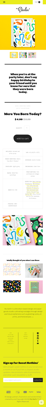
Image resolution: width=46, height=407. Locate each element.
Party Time (30, 192)
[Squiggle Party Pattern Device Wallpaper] (12, 269)
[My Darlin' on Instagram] (38, 338)
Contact (25, 334)
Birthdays (36, 184)
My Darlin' (33, 399)
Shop (11, 332)
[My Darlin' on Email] (38, 343)
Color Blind (25, 108)
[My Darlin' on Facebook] (38, 333)
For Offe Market (32, 186)
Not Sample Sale (32, 190)
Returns (25, 338)
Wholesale (26, 336)
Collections (10, 334)
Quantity (19, 128)
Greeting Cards (25, 106)
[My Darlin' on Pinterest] (38, 336)
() (38, 2)
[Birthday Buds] (34, 287)
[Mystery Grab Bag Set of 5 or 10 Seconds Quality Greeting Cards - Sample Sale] (34, 270)
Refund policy (11, 343)
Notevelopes (10, 338)
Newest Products (32, 188)
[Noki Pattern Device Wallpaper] (12, 286)
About (25, 332)
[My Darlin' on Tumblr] (38, 341)
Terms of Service (10, 341)
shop (17, 106)
